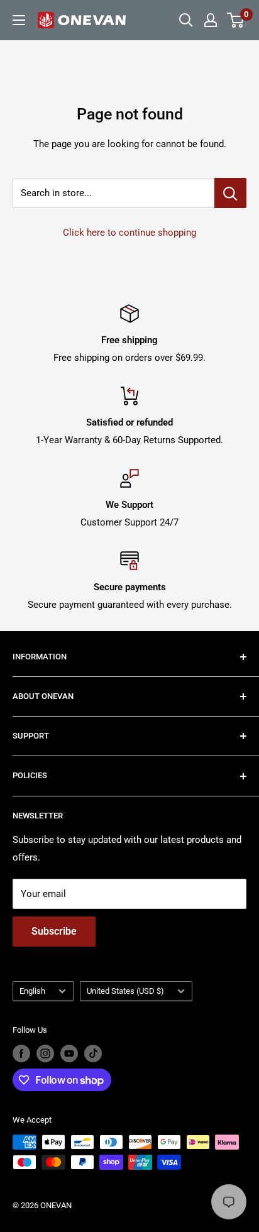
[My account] (210, 20)
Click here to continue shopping (129, 232)
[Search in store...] (230, 193)
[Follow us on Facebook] (21, 1053)
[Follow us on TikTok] (93, 1053)
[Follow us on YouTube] (69, 1053)
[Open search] (186, 20)
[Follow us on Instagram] (45, 1053)
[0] (236, 20)
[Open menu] (19, 20)
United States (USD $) (125, 991)
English (32, 991)
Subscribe (54, 931)
